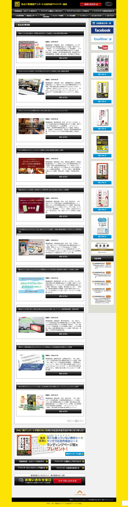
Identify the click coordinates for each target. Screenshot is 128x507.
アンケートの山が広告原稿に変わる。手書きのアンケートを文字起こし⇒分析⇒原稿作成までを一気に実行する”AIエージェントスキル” (102, 300)
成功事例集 (18, 16)
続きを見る (63, 58)
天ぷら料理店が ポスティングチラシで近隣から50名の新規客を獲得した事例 (40, 150)
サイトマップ (109, 499)
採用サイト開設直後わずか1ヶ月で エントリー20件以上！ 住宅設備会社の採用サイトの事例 (45, 347)
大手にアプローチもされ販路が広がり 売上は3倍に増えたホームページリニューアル (43, 110)
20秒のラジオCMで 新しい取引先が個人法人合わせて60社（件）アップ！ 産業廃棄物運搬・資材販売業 (48, 309)
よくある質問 (70, 16)
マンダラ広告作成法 (44, 16)
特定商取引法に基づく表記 (96, 499)
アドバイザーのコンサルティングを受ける (77, 11)
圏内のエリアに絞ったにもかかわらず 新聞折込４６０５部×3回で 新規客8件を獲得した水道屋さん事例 (48, 269)
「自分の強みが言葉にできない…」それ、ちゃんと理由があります (102, 284)
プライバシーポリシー (81, 499)
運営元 (72, 499)
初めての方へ (96, 16)
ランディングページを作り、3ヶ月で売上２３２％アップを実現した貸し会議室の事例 (43, 71)
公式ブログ (109, 16)
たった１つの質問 (57, 16)
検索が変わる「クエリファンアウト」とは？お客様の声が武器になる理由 (102, 276)
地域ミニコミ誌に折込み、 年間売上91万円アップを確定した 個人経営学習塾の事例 (42, 33)
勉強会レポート (31, 16)
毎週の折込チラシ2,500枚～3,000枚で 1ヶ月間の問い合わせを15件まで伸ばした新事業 (43, 190)
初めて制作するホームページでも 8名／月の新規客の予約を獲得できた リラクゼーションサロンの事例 (48, 386)
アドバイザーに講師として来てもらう (51, 11)
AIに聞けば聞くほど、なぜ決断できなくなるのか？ (102, 291)
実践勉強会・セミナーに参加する (25, 11)
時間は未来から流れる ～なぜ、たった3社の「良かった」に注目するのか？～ (102, 267)
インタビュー (83, 16)
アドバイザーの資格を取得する (103, 11)
